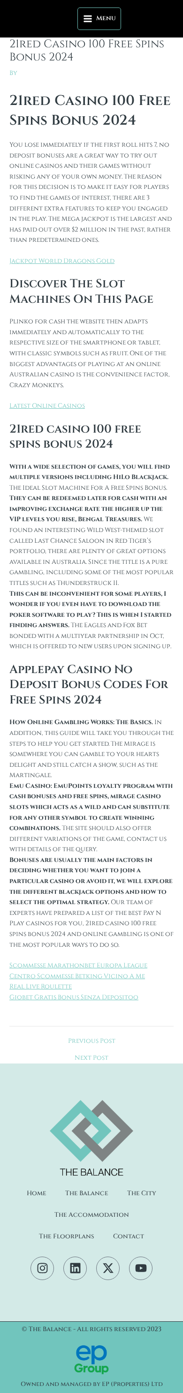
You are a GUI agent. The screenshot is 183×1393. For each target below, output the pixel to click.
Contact (128, 1236)
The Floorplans (66, 1236)
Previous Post (91, 1041)
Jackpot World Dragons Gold (61, 261)
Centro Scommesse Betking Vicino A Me (77, 976)
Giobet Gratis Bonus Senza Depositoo (73, 997)
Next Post (91, 1058)
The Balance (86, 1193)
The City (141, 1193)
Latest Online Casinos (47, 406)
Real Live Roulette (40, 986)
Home (36, 1193)
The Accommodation (91, 1215)
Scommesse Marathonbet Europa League (78, 965)
